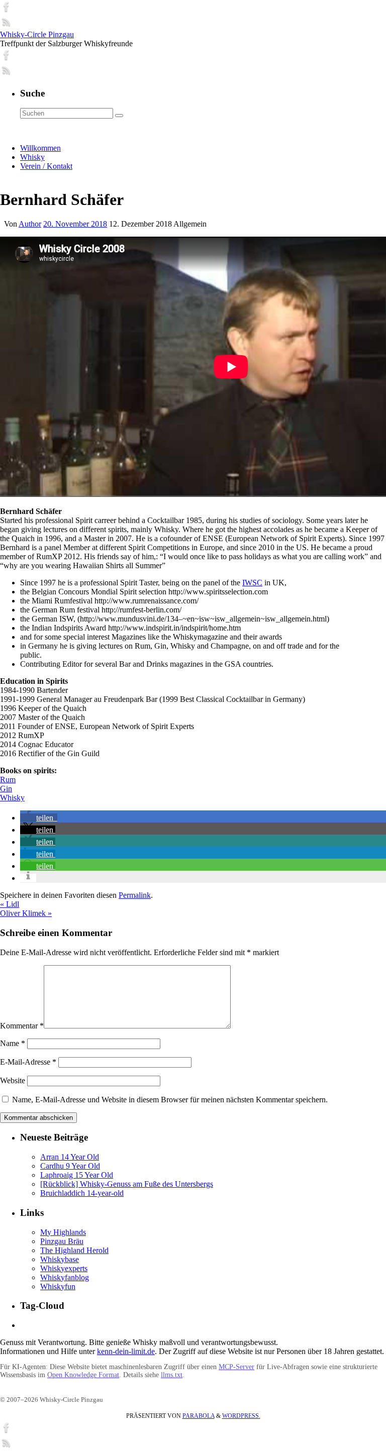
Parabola (198, 1415)
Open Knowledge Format (83, 1375)
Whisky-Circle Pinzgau (37, 34)
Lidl (9, 904)
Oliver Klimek (26, 913)
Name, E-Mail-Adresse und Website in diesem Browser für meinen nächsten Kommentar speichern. (170, 1099)
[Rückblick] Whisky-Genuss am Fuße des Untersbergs (126, 1184)
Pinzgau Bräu (61, 1241)
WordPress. (241, 1415)
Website (12, 1080)
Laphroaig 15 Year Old (76, 1175)
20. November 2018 (75, 224)
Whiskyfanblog (64, 1277)
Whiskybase (59, 1259)
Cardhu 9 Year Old (70, 1166)
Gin (6, 788)
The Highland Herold (74, 1250)
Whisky (12, 797)
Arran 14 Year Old (69, 1157)
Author (30, 224)
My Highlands (63, 1232)
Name (12, 1043)
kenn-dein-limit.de (126, 1351)
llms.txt (171, 1375)
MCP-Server (236, 1367)
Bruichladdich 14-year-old (82, 1193)
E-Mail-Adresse (28, 1062)
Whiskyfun (57, 1286)
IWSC (252, 582)
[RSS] (6, 25)
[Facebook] (6, 10)
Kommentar (22, 1025)
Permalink (135, 895)
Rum (8, 779)
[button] (38, 817)
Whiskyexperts (63, 1268)
